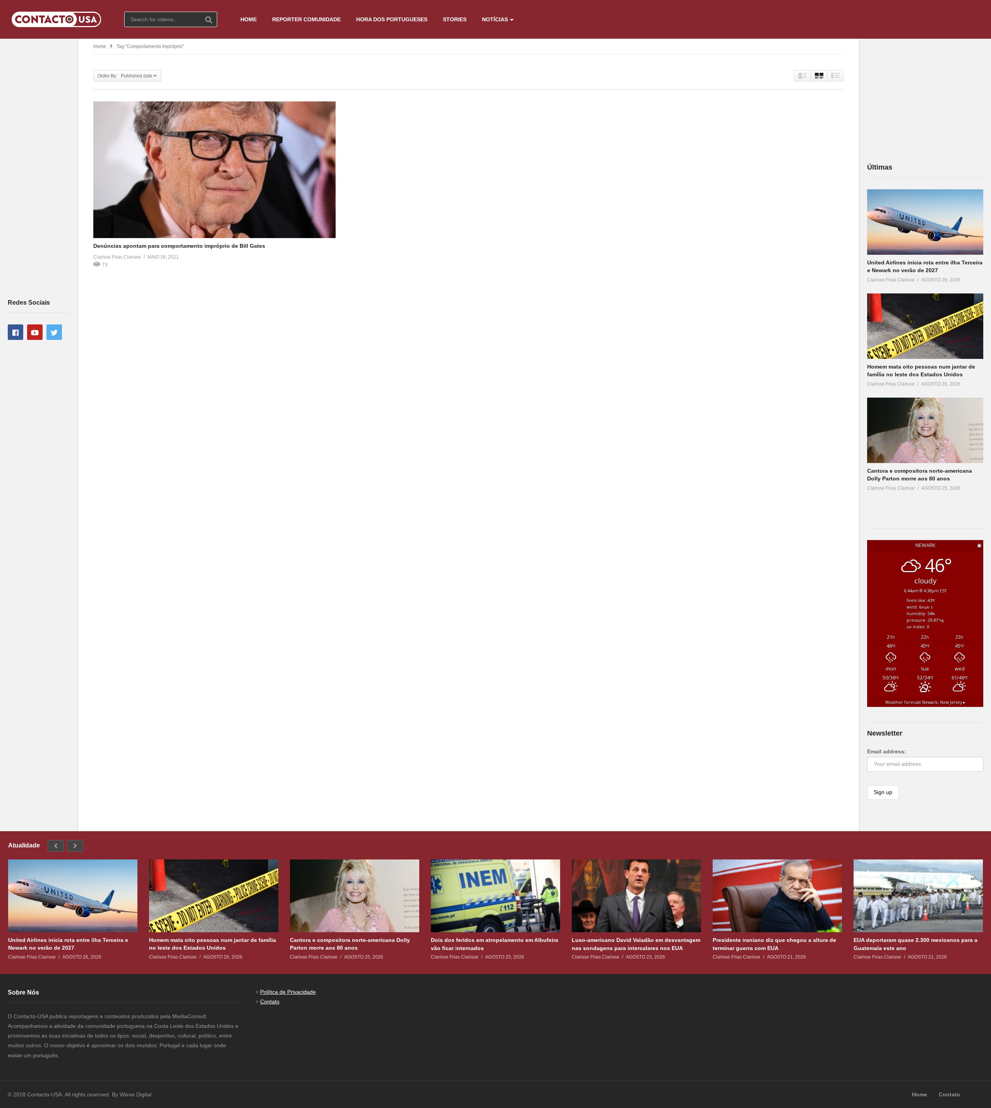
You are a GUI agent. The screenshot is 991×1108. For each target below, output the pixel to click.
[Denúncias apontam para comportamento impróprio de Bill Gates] (214, 169)
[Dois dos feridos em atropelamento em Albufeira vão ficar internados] (495, 895)
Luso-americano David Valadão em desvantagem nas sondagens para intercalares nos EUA (636, 944)
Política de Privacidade (288, 992)
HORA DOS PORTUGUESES (391, 19)
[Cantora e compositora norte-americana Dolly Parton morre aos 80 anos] (925, 430)
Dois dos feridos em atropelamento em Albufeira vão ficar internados (494, 944)
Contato (269, 1001)
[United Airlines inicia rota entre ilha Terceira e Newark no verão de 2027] (925, 222)
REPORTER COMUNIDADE (306, 19)
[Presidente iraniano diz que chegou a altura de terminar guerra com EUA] (777, 895)
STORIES (454, 19)
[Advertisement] (39, 168)
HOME (248, 19)
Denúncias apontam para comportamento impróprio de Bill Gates (179, 246)
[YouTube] (35, 332)
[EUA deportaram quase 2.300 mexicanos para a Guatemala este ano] (918, 895)
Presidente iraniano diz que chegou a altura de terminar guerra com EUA (774, 944)
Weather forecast (925, 702)
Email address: (886, 751)
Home (99, 46)
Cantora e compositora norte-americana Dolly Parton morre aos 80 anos (350, 944)
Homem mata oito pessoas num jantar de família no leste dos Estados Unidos (212, 944)
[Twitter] (54, 332)
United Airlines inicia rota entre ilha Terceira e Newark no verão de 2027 (68, 944)
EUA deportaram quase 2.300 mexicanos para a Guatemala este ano (915, 944)
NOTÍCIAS (495, 19)
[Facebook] (15, 332)
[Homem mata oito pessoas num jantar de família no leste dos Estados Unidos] (925, 326)
